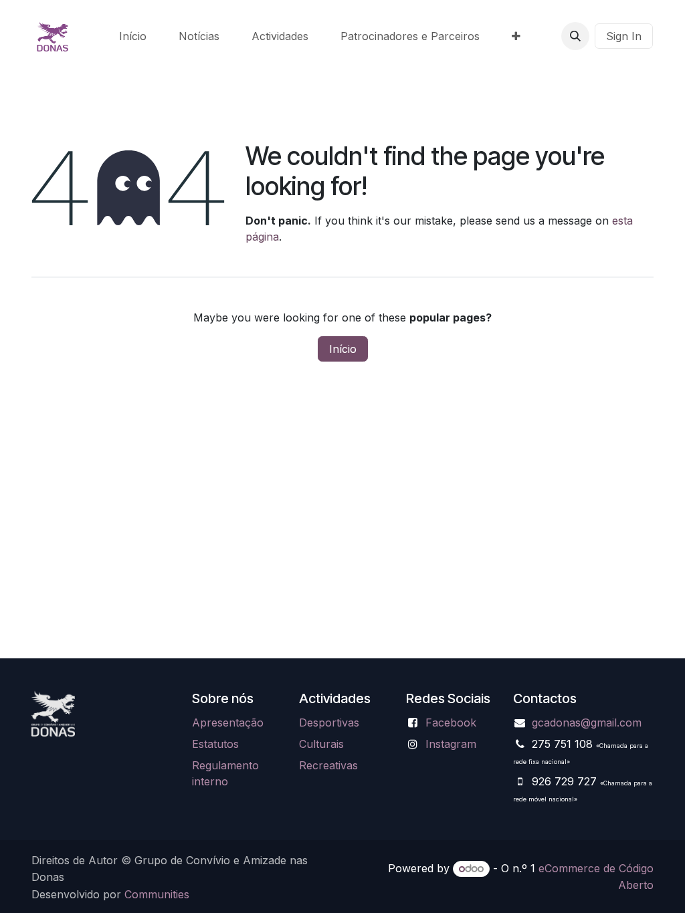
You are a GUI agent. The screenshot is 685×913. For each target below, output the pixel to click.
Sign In (624, 36)
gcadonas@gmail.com (587, 722)
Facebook (450, 722)
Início (343, 349)
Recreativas (328, 765)
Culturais (321, 744)
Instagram (450, 744)
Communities (156, 894)
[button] (575, 36)
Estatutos (215, 744)
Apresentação (228, 722)
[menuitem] (133, 36)
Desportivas (329, 722)
